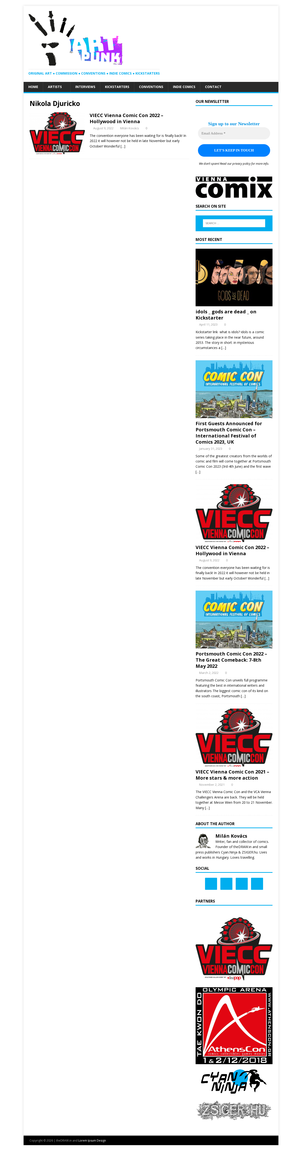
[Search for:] (234, 223)
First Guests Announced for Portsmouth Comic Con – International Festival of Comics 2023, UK (229, 432)
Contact (213, 86)
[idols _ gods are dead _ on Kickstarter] (234, 303)
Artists (55, 86)
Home (33, 86)
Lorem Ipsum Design (92, 1140)
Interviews (85, 86)
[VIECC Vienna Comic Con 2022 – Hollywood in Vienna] (234, 539)
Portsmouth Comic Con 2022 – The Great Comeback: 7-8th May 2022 (231, 660)
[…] (123, 146)
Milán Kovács (129, 128)
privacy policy (241, 163)
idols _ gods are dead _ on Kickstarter (226, 314)
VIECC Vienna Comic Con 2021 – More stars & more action (232, 775)
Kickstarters (117, 86)
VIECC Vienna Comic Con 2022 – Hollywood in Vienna (126, 118)
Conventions (151, 86)
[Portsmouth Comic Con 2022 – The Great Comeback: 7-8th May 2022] (234, 645)
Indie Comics (184, 86)
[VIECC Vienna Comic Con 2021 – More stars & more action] (234, 763)
